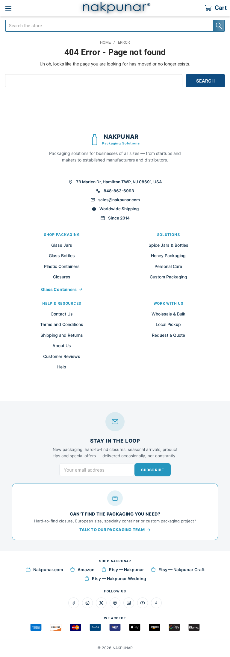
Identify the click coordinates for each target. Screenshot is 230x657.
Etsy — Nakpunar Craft (181, 569)
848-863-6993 (119, 190)
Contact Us (62, 313)
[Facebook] (73, 602)
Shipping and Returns (61, 335)
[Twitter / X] (101, 602)
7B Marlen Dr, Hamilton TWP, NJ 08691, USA (119, 181)
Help (61, 366)
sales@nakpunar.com (119, 199)
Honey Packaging (168, 255)
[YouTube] (142, 602)
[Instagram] (87, 602)
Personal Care (168, 266)
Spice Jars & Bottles (168, 245)
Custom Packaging (168, 276)
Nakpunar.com (48, 569)
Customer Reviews (61, 356)
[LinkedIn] (128, 602)
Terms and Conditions (61, 324)
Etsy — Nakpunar (126, 569)
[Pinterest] (115, 602)
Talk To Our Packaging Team (112, 529)
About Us (61, 345)
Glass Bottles (62, 255)
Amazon (86, 569)
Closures (61, 276)
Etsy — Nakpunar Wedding (119, 578)
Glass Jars (61, 245)
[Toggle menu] (8, 8)
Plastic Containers (62, 266)
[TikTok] (156, 602)
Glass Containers (59, 289)
